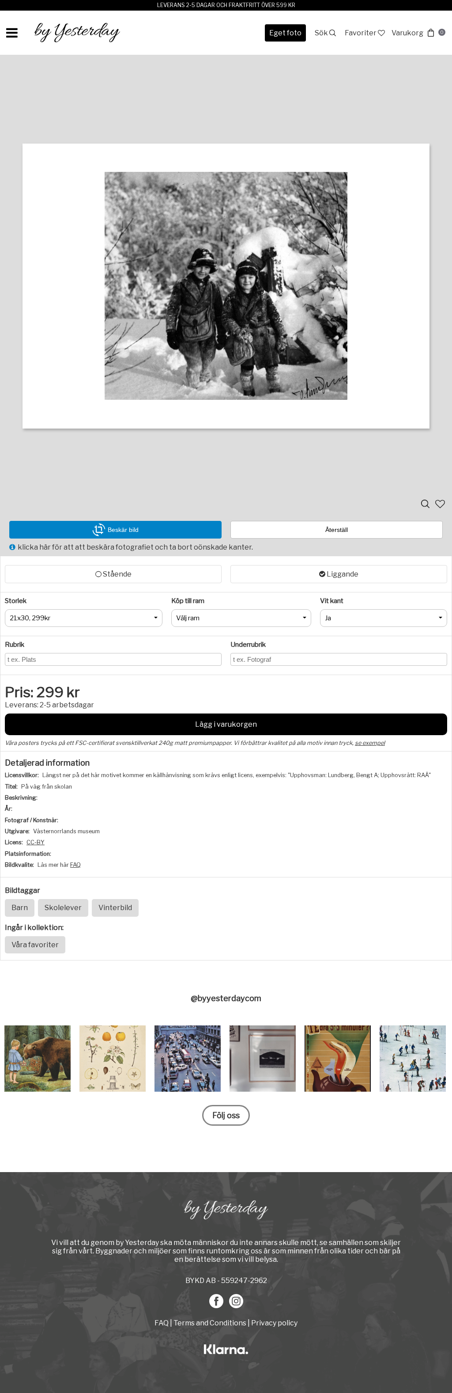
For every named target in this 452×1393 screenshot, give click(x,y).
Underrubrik (248, 645)
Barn (19, 907)
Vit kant (331, 601)
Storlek (15, 601)
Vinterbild (115, 907)
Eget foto (285, 33)
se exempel (370, 743)
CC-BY (35, 842)
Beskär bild (123, 529)
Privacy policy (274, 1323)
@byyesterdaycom (226, 998)
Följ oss (226, 1115)
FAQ (75, 865)
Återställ (336, 529)
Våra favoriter (35, 945)
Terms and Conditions (209, 1323)
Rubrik (14, 645)
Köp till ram (187, 601)
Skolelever (63, 907)
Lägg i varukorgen (226, 724)
